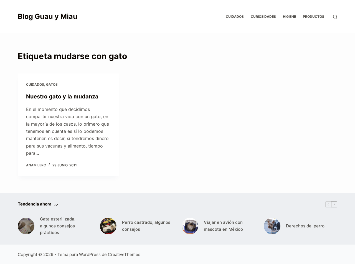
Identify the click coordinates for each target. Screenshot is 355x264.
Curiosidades (263, 16)
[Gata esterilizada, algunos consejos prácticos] (26, 226)
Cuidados (235, 16)
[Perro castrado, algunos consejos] (108, 226)
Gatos (52, 84)
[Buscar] (335, 17)
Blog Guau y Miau (47, 16)
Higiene (289, 16)
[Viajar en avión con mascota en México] (190, 226)
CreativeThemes (124, 254)
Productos (313, 16)
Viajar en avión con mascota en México (223, 226)
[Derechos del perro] (272, 226)
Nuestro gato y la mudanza (62, 96)
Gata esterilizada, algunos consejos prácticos (57, 225)
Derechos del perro (305, 226)
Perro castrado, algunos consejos (146, 226)
